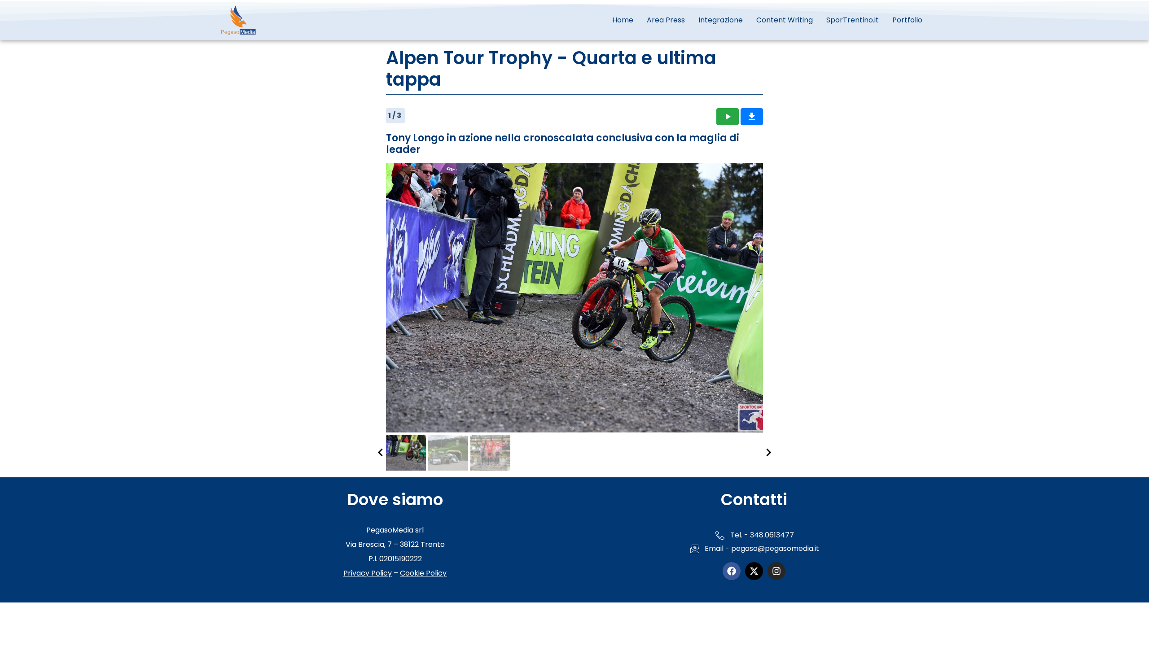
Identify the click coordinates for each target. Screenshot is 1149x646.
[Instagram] (776, 571)
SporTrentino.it (852, 20)
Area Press (666, 20)
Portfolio (907, 20)
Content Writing (784, 20)
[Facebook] (732, 571)
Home (622, 20)
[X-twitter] (754, 571)
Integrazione (720, 20)
